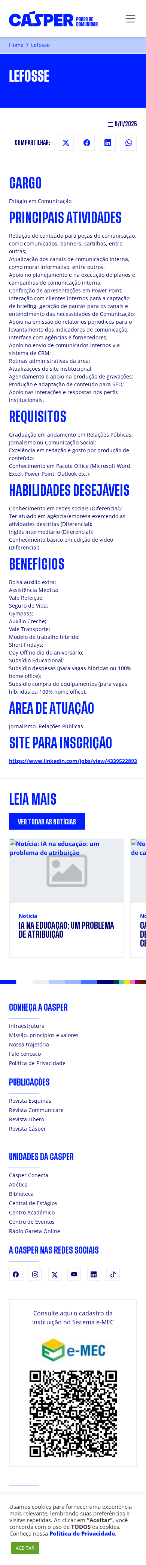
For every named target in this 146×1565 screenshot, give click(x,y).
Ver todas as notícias (47, 822)
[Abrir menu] (130, 18)
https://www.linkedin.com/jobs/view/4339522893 (73, 760)
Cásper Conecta (28, 1175)
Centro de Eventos (32, 1221)
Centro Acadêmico (32, 1212)
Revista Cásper (27, 1128)
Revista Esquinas (30, 1100)
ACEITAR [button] (25, 1548)
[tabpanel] (73, 903)
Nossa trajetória (29, 1044)
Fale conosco (25, 1053)
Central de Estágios (33, 1203)
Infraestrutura (27, 1025)
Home (16, 44)
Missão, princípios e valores (44, 1035)
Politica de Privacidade (37, 1063)
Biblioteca (21, 1193)
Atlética (18, 1184)
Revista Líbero (26, 1119)
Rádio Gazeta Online (34, 1231)
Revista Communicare (36, 1109)
